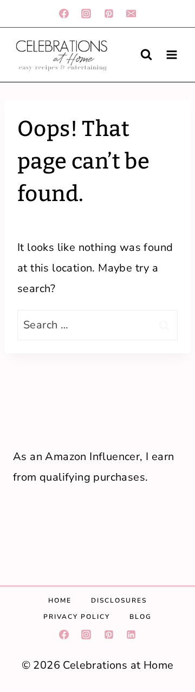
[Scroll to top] (179, 574)
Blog (140, 616)
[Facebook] (64, 13)
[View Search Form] (146, 55)
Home (60, 600)
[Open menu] (171, 54)
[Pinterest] (109, 13)
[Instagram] (86, 13)
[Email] (131, 13)
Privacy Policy (76, 616)
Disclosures (119, 600)
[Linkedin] (131, 634)
